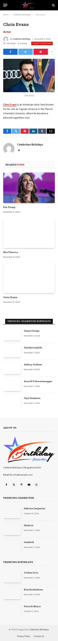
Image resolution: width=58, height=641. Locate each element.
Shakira (28, 525)
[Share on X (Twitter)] (25, 52)
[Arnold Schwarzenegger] (12, 385)
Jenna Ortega (31, 330)
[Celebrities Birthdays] (29, 5)
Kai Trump (9, 207)
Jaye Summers (32, 398)
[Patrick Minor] (12, 610)
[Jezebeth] (12, 546)
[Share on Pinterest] (41, 52)
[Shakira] (12, 529)
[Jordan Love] (12, 576)
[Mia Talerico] (29, 233)
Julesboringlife (33, 347)
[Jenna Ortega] (12, 335)
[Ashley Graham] (12, 368)
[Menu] (5, 5)
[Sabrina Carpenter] (12, 512)
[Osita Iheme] (29, 278)
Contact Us (39, 636)
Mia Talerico (10, 252)
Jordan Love (31, 572)
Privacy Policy (23, 636)
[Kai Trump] (29, 188)
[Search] (53, 5)
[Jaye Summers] (12, 402)
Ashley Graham (33, 364)
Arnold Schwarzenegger (38, 381)
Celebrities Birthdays (22, 39)
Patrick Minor (32, 606)
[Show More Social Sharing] (52, 52)
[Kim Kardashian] (12, 593)
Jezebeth (29, 542)
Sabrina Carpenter (34, 508)
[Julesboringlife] (12, 351)
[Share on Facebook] (10, 52)
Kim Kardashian (33, 589)
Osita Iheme (10, 297)
